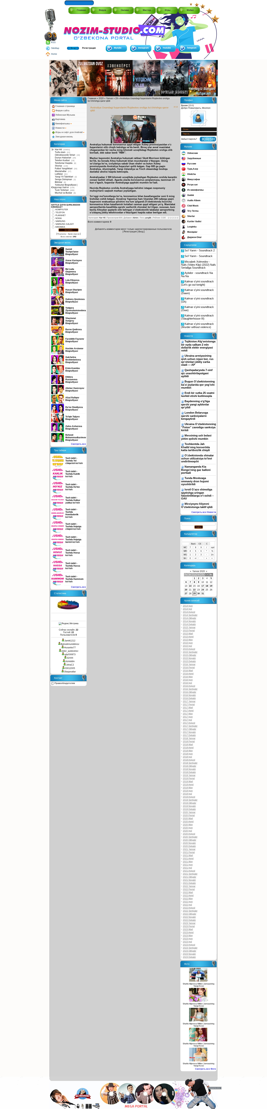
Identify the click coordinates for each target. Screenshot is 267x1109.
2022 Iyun (188, 901)
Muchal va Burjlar (63, 193)
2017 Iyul (187, 720)
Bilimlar (58, 182)
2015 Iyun (188, 643)
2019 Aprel (188, 784)
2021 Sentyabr (190, 874)
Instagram (143, 48)
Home (54, 54)
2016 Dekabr (189, 698)
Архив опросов (74, 234)
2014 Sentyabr (190, 615)
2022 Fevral (189, 889)
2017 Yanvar (189, 701)
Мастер (147, 10)
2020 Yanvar (189, 812)
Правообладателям (64, 683)
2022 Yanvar (189, 886)
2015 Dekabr (189, 661)
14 (190, 586)
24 (202, 589)
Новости (60, 128)
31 (202, 593)
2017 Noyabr (189, 732)
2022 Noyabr (189, 917)
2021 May (188, 861)
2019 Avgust (189, 797)
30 (198, 593)
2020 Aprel (188, 821)
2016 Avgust (189, 686)
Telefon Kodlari (62, 160)
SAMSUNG (60, 221)
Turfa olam (60, 152)
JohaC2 (70, 665)
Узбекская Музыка (65, 115)
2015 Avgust (189, 649)
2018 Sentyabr (190, 763)
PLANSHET (60, 215)
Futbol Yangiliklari (63, 168)
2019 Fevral (189, 778)
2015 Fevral (189, 630)
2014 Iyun (188, 606)
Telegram (192, 48)
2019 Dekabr (189, 809)
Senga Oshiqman (63, 179)
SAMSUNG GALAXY (64, 224)
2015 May (188, 640)
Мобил (190, 10)
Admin (135, 218)
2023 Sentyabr (190, 948)
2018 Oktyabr (189, 766)
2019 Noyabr (189, 806)
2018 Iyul (187, 757)
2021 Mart (188, 855)
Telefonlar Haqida (63, 163)
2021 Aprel (188, 858)
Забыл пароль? (189, 139)
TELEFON (60, 212)
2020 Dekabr (189, 846)
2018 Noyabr (189, 769)
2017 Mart (188, 707)
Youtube (167, 48)
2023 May (188, 935)
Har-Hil (58, 149)
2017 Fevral (189, 704)
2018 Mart (188, 744)
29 (116, 98)
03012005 (70, 668)
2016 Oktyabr (189, 692)
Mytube (118, 48)
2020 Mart (188, 818)
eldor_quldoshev (70, 651)
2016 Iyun (188, 680)
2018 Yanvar (189, 738)
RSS (53, 42)
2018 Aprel (188, 747)
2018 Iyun (188, 754)
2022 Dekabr (189, 920)
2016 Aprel (188, 673)
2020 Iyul (187, 831)
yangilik (148, 218)
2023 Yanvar (189, 923)
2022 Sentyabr (190, 911)
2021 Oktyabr (189, 877)
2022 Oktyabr (189, 914)
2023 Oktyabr (189, 951)
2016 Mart (188, 670)
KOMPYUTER (61, 209)
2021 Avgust (189, 871)
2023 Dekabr (189, 957)
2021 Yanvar (189, 849)
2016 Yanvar (189, 664)
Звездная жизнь (64, 136)
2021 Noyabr (189, 880)
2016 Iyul (187, 683)
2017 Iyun (188, 717)
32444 (70, 658)
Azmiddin (70, 661)
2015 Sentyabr (190, 652)
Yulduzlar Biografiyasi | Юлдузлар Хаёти (64, 186)
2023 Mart (188, 929)
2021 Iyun (188, 864)
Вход (73, 48)
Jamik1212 (69, 640)
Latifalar (59, 174)
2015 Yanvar (189, 627)
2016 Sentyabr (190, 689)
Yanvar (109, 98)
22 (194, 589)
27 (186, 593)
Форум (102, 10)
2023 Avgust (189, 945)
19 (211, 586)
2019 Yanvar (189, 775)
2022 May (188, 898)
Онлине (125, 10)
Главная (81, 10)
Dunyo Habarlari (63, 157)
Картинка (60, 119)
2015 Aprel (188, 636)
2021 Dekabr (189, 883)
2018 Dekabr (189, 772)
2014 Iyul (187, 609)
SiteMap (55, 48)
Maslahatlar (60, 171)
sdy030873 (70, 654)
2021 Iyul (187, 868)
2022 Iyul (187, 904)
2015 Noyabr (189, 658)
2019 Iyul (187, 794)
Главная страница (65, 106)
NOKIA (58, 218)
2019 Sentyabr (190, 800)
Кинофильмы (62, 123)
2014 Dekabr (189, 624)
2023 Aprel (188, 932)
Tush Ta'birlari (62, 190)
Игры (167, 10)
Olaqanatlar (70, 671)
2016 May (188, 676)
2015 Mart (188, 633)
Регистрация (89, 48)
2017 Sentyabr (190, 726)
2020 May (188, 824)
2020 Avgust (189, 834)
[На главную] (80, 29)
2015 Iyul (187, 646)
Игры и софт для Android (69, 132)
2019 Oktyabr (189, 803)
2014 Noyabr (189, 621)
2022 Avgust (189, 908)
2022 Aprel (188, 895)
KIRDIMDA (60, 227)
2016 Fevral (189, 667)
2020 (101, 98)
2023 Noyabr (189, 954)
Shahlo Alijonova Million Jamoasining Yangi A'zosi (198, 985)
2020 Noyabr (189, 843)
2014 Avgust (189, 612)
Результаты (61, 234)
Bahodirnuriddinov (70, 644)
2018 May (188, 750)
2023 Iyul (187, 941)
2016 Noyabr (189, 695)
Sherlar (58, 166)
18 (207, 586)
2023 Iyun (188, 938)
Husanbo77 (70, 647)
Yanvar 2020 (198, 571)
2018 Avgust (189, 760)
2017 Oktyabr (189, 729)
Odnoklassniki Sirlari (65, 155)
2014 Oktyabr (189, 618)
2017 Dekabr (189, 735)
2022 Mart (188, 892)
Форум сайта (62, 110)
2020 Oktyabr (189, 840)
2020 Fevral (189, 815)
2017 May (188, 713)
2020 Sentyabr (190, 837)
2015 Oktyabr (189, 655)
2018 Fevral (189, 741)
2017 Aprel (188, 710)
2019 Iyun (188, 790)
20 (186, 589)
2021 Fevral (189, 852)
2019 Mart (188, 781)
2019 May (188, 787)
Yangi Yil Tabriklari (64, 176)
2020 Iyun (188, 827)
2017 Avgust (189, 723)
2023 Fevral (189, 926)
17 (202, 586)
